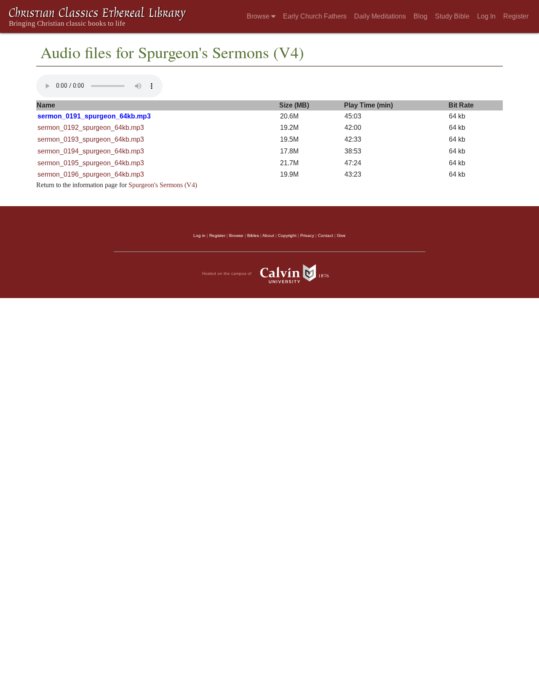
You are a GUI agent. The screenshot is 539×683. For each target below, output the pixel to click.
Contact (325, 235)
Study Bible (452, 16)
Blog (420, 16)
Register (515, 16)
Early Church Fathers (315, 16)
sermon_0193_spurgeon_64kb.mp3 (90, 139)
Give (341, 235)
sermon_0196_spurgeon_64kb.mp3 (90, 174)
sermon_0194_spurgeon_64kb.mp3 (90, 151)
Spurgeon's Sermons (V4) (162, 184)
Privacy (307, 235)
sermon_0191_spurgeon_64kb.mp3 (94, 116)
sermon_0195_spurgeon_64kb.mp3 (90, 163)
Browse (259, 16)
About (268, 235)
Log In (486, 16)
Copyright (287, 235)
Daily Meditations (380, 16)
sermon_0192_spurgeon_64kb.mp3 (90, 127)
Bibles (253, 235)
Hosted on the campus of (227, 273)
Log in (199, 235)
